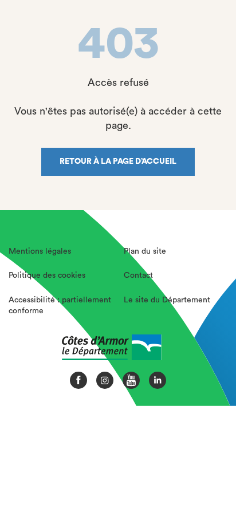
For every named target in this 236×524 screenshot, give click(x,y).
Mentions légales (40, 251)
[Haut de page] (205, 475)
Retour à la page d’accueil (118, 161)
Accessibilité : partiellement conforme (60, 306)
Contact (138, 275)
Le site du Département (167, 300)
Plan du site (145, 251)
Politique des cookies (47, 275)
